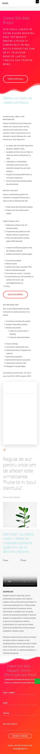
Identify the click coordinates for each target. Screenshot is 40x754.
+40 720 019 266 (20, 745)
